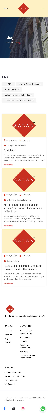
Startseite (9, 42)
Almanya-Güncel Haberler (29, 84)
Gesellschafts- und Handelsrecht (27, 356)
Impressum (9, 397)
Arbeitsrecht (25, 337)
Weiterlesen (8, 165)
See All (8, 84)
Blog (6, 338)
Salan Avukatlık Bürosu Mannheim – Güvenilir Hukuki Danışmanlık (23, 267)
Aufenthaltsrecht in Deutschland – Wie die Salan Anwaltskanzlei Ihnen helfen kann (23, 208)
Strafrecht (24, 351)
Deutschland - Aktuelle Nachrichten (19, 100)
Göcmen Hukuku (12, 89)
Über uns (8, 334)
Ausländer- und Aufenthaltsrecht (18, 95)
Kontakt (8, 342)
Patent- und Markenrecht (25, 346)
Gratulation (10, 150)
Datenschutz (21, 397)
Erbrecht (23, 341)
